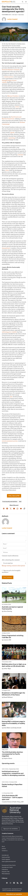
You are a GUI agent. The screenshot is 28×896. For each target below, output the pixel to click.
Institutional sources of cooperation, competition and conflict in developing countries (13, 773)
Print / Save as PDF (14, 496)
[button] (22, 2)
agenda (12, 132)
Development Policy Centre (9, 865)
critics (7, 170)
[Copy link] (24, 508)
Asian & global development (9, 861)
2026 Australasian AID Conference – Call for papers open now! (12, 797)
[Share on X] (10, 508)
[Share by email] (21, 508)
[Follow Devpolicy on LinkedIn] (7, 883)
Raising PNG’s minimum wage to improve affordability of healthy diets (13, 723)
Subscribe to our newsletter (14, 894)
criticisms (20, 154)
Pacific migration (6, 859)
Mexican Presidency (13, 96)
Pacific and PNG (6, 857)
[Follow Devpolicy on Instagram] (10, 883)
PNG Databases (6, 873)
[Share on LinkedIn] (3, 508)
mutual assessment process (10, 441)
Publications (5, 869)
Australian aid (5, 855)
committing (11, 138)
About (3, 846)
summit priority (8, 77)
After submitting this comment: (11, 560)
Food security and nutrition (9, 501)
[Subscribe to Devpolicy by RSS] (17, 883)
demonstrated (6, 248)
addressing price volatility (9, 332)
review (17, 107)
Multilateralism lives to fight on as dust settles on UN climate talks (14, 665)
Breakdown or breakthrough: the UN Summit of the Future (13, 694)
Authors (4, 848)
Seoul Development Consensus (11, 69)
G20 (20, 501)
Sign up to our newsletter (10, 828)
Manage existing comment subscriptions (13, 566)
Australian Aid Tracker (7, 867)
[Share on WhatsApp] (17, 508)
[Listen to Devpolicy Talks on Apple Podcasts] (21, 883)
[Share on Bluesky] (14, 508)
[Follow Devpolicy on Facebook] (14, 883)
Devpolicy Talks (5, 871)
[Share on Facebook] (7, 508)
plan (11, 396)
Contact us (4, 850)
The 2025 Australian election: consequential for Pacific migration (12, 754)
